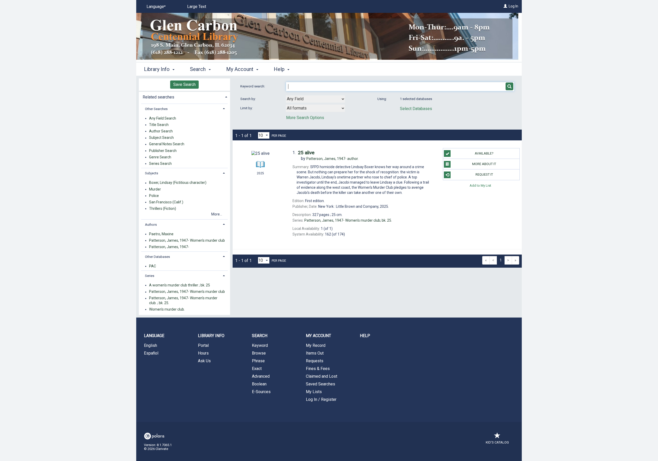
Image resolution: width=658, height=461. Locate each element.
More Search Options (305, 117)
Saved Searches (320, 384)
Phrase (258, 360)
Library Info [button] (157, 69)
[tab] (184, 96)
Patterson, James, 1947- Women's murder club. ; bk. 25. (183, 300)
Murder (155, 189)
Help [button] (280, 69)
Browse (259, 353)
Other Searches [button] (156, 109)
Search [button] (198, 69)
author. (332, 159)
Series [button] (149, 276)
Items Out (315, 353)
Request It (484, 174)
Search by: (248, 99)
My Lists (314, 391)
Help (365, 335)
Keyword (260, 345)
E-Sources (261, 391)
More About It (484, 164)
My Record (315, 345)
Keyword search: (253, 86)
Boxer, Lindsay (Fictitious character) (177, 183)
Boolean (259, 384)
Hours (203, 353)
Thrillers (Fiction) (162, 208)
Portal (203, 345)
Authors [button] (151, 225)
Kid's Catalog (497, 442)
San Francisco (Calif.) (166, 202)
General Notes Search (166, 144)
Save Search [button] (184, 84)
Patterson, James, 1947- (169, 247)
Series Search (160, 163)
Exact (257, 368)
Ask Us (204, 360)
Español (151, 353)
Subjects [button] (151, 173)
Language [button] (154, 335)
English (150, 345)
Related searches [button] (158, 97)
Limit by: (246, 108)
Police (154, 196)
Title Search (159, 125)
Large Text (196, 6)
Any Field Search (162, 118)
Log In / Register (321, 399)
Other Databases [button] (157, 257)
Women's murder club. (167, 309)
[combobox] (315, 99)
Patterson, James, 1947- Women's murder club (187, 240)
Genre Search (160, 157)
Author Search (161, 131)
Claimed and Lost (321, 376)
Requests (314, 360)
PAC (152, 266)
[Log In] (505, 6)
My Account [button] (240, 69)
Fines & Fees (318, 368)
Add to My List (480, 185)
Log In (513, 6)
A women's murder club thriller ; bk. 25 (179, 285)
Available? (484, 153)
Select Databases (416, 108)
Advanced (261, 376)
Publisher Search (163, 151)
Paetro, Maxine (161, 234)
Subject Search (161, 138)
